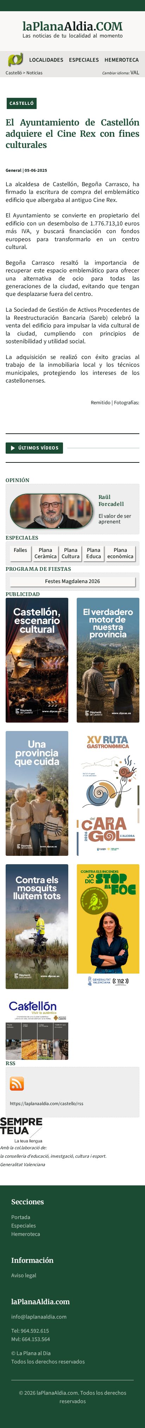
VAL (135, 72)
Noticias (34, 72)
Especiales (84, 60)
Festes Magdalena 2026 (72, 581)
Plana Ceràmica (45, 553)
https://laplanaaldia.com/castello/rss (46, 1103)
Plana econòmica (120, 553)
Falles (20, 550)
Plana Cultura (71, 553)
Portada (20, 1217)
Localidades (46, 60)
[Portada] (15, 60)
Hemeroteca (122, 60)
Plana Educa (93, 553)
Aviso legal (23, 1275)
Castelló (14, 72)
